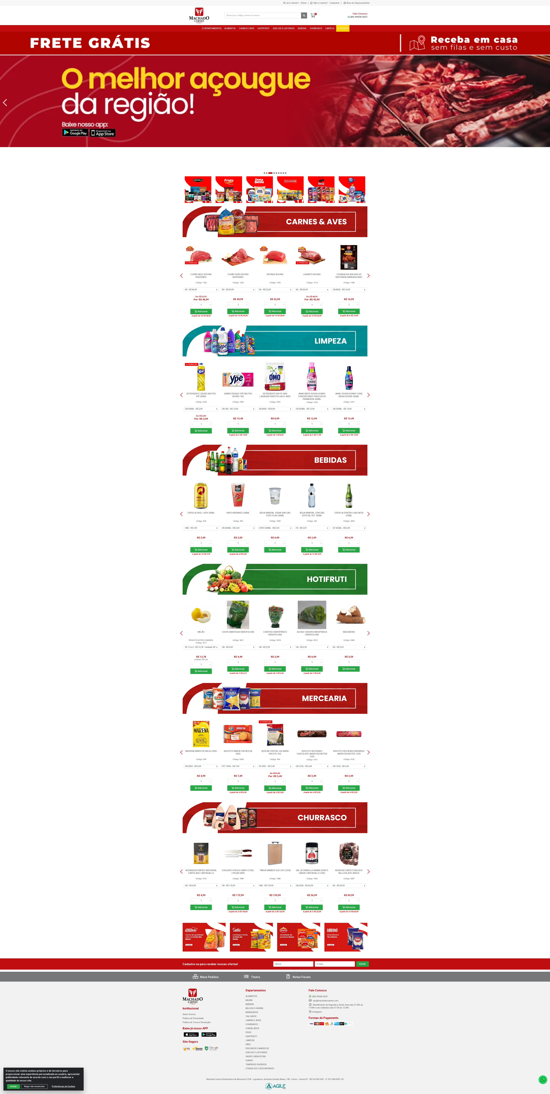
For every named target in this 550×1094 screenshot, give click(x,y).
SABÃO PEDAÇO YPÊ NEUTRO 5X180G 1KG (238, 395)
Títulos (255, 977)
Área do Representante (358, 3)
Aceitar (13, 1086)
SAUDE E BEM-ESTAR (256, 1056)
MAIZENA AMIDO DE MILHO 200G (201, 751)
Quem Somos (189, 1014)
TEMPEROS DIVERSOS (256, 1064)
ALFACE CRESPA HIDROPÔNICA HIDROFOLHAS (312, 633)
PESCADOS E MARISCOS (257, 1048)
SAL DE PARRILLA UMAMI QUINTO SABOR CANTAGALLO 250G (312, 871)
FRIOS (248, 1032)
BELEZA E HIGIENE (254, 1008)
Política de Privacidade (193, 1018)
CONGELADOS (252, 1028)
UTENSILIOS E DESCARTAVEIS (260, 1068)
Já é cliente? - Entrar (296, 3)
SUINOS (249, 1060)
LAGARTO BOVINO (312, 274)
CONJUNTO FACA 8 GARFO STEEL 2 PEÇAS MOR (238, 871)
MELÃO (201, 632)
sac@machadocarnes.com (325, 1000)
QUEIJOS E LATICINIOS (256, 1052)
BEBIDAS (250, 1004)
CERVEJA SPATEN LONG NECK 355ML (349, 514)
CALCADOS (251, 1016)
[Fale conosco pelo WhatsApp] (543, 1079)
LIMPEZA (250, 1040)
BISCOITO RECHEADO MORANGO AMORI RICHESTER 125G (349, 752)
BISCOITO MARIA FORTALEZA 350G (238, 752)
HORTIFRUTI (251, 1036)
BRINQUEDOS (252, 1012)
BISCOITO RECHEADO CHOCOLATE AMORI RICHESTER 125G (312, 754)
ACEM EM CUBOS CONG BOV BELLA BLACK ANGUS (349, 871)
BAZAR (249, 1000)
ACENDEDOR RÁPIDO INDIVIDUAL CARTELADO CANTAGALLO (201, 871)
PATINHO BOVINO (275, 274)
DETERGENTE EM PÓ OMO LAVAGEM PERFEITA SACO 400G (275, 395)
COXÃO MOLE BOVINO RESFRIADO (201, 275)
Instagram (317, 1012)
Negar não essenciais (34, 1086)
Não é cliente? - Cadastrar (326, 3)
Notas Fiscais (301, 977)
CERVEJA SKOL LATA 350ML (201, 513)
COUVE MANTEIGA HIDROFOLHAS (238, 632)
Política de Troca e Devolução (197, 1022)
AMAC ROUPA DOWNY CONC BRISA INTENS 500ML (349, 395)
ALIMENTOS (251, 996)
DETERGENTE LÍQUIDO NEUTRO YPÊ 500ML (201, 395)
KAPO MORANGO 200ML (238, 513)
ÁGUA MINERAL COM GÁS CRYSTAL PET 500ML (312, 514)
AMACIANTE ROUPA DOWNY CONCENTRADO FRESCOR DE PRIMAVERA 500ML (312, 396)
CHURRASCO (252, 1024)
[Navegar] (5, 102)
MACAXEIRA (349, 632)
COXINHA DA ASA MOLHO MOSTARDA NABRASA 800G (349, 275)
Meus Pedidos (209, 977)
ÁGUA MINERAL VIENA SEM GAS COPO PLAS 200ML (275, 514)
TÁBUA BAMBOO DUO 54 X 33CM (275, 870)
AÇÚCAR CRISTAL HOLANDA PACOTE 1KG (275, 752)
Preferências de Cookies (63, 1086)
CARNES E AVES (253, 1020)
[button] (264, 173)
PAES (248, 1044)
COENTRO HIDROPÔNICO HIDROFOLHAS (275, 633)
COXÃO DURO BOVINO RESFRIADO (238, 275)
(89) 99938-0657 (358, 17)
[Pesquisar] (304, 15)
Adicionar (202, 311)
